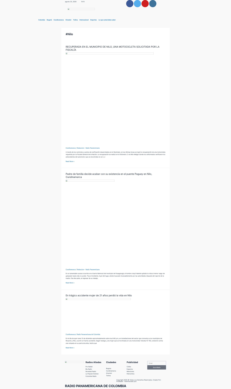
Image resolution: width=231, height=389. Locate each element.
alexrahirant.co (142, 381)
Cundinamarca (59, 20)
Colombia (41, 20)
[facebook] (129, 3)
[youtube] (145, 3)
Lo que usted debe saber (107, 20)
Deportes (93, 20)
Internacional (84, 20)
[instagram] (152, 3)
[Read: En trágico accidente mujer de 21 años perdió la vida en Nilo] (98, 314)
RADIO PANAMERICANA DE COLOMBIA (95, 386)
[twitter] (137, 3)
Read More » (70, 161)
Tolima (75, 20)
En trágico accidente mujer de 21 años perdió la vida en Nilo (99, 295)
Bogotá (49, 20)
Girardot (68, 20)
